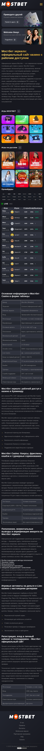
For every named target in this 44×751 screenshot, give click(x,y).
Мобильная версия (22, 731)
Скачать (22, 739)
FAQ (22, 737)
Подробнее (9, 39)
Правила (22, 725)
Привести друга (10, 22)
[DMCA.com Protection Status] (22, 748)
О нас (22, 722)
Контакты (22, 728)
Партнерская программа (22, 734)
